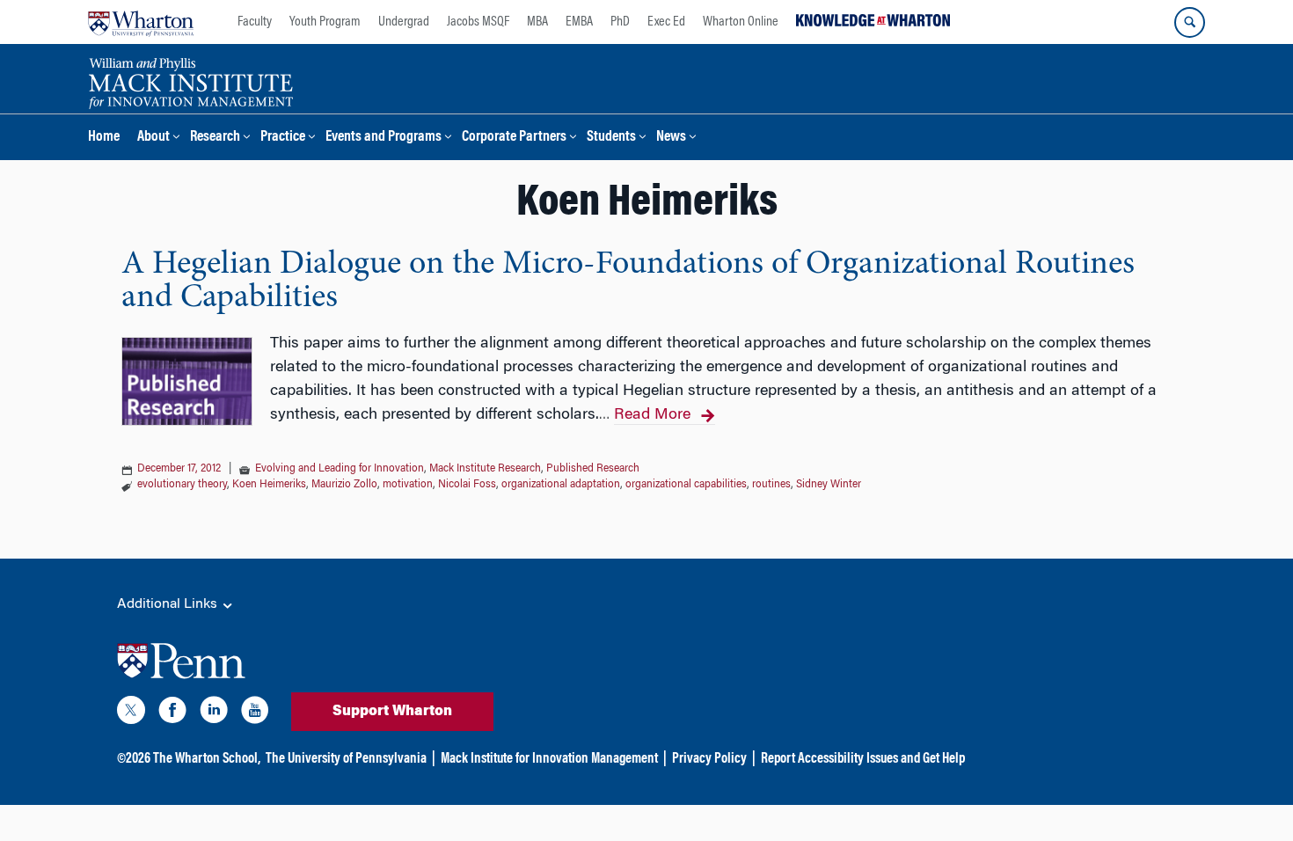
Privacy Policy (709, 759)
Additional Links (169, 604)
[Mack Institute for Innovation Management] (190, 81)
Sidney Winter (828, 484)
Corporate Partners (514, 137)
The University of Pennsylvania (346, 759)
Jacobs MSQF (478, 22)
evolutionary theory (182, 484)
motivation (408, 484)
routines (771, 484)
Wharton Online (740, 22)
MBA (537, 22)
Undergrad (403, 22)
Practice (282, 137)
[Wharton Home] (141, 22)
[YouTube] (255, 713)
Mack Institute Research (485, 469)
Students (611, 137)
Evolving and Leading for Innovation (339, 469)
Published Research (592, 469)
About (153, 137)
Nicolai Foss (467, 484)
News (671, 137)
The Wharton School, (206, 759)
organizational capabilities (686, 484)
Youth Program (325, 22)
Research (215, 137)
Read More (652, 415)
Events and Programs (383, 137)
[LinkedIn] (214, 713)
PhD (620, 22)
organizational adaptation (560, 484)
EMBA (579, 22)
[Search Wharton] (1189, 22)
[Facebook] (172, 713)
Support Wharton (392, 712)
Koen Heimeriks (269, 484)
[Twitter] (131, 713)
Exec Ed (666, 22)
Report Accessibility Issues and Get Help (863, 759)
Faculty (254, 22)
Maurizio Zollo (344, 484)
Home (104, 137)
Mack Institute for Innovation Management (549, 759)
